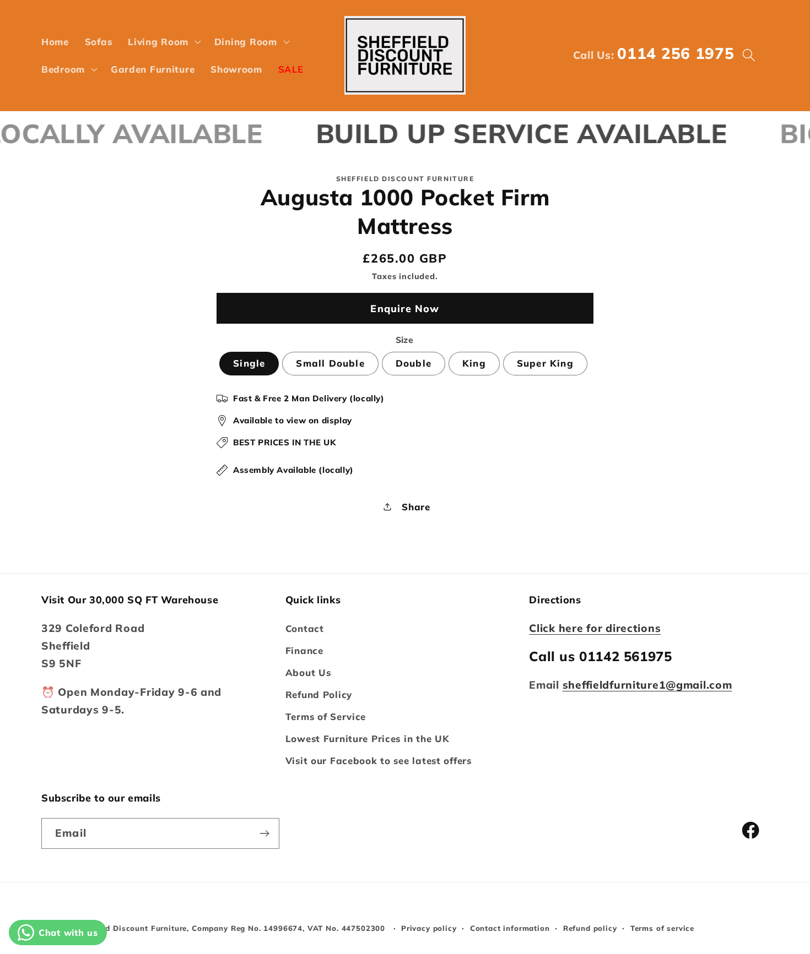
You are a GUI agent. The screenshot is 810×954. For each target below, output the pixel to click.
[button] (163, 41)
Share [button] (416, 507)
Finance (304, 650)
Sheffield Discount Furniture (131, 928)
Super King (545, 363)
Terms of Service (325, 716)
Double (413, 363)
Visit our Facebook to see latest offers (378, 760)
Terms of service (662, 928)
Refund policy (590, 928)
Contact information (510, 928)
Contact (304, 628)
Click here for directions (595, 628)
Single (249, 363)
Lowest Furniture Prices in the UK (367, 738)
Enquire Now (404, 308)
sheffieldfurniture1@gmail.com (647, 684)
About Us (308, 672)
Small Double (330, 363)
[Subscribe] (264, 833)
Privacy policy (429, 928)
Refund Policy (318, 694)
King (474, 363)
